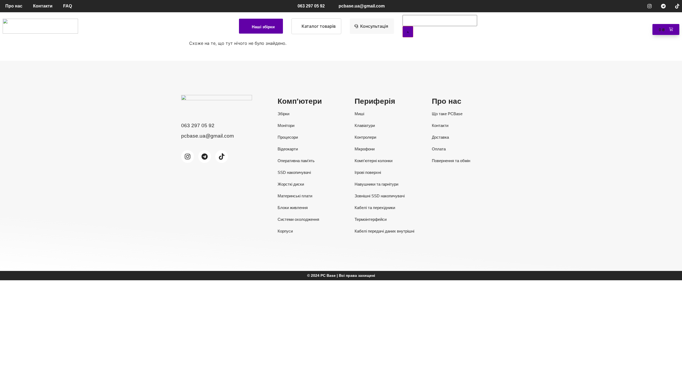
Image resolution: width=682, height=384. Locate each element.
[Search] (408, 31)
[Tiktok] (677, 6)
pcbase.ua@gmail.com (362, 6)
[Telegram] (663, 6)
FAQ (67, 6)
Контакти (42, 6)
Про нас (13, 6)
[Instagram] (649, 6)
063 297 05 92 (311, 6)
